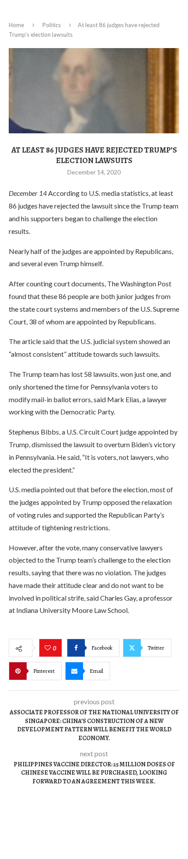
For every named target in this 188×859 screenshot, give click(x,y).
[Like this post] (49, 648)
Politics (51, 24)
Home (16, 24)
